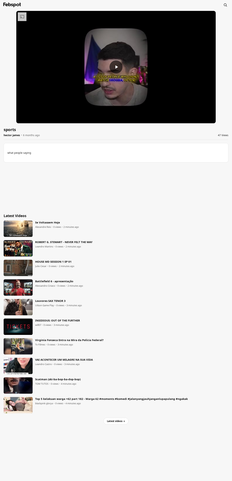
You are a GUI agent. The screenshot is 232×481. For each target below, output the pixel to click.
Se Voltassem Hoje (47, 222)
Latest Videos (15, 215)
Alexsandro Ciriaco (45, 285)
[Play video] (116, 67)
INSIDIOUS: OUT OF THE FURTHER (57, 320)
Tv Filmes (40, 344)
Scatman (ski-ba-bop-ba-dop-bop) (58, 379)
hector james (12, 135)
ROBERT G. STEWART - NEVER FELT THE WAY (63, 242)
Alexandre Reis (43, 227)
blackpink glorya (44, 403)
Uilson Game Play (44, 305)
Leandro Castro (43, 364)
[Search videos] (225, 4)
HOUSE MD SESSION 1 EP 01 (53, 261)
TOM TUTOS (41, 383)
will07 (38, 325)
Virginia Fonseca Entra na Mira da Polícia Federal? (69, 340)
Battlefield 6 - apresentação (54, 281)
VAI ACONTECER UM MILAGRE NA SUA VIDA (64, 359)
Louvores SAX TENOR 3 (50, 301)
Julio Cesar (40, 266)
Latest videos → (116, 421)
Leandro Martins (44, 246)
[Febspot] (12, 4)
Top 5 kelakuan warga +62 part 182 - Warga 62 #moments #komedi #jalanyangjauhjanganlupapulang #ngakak (111, 399)
